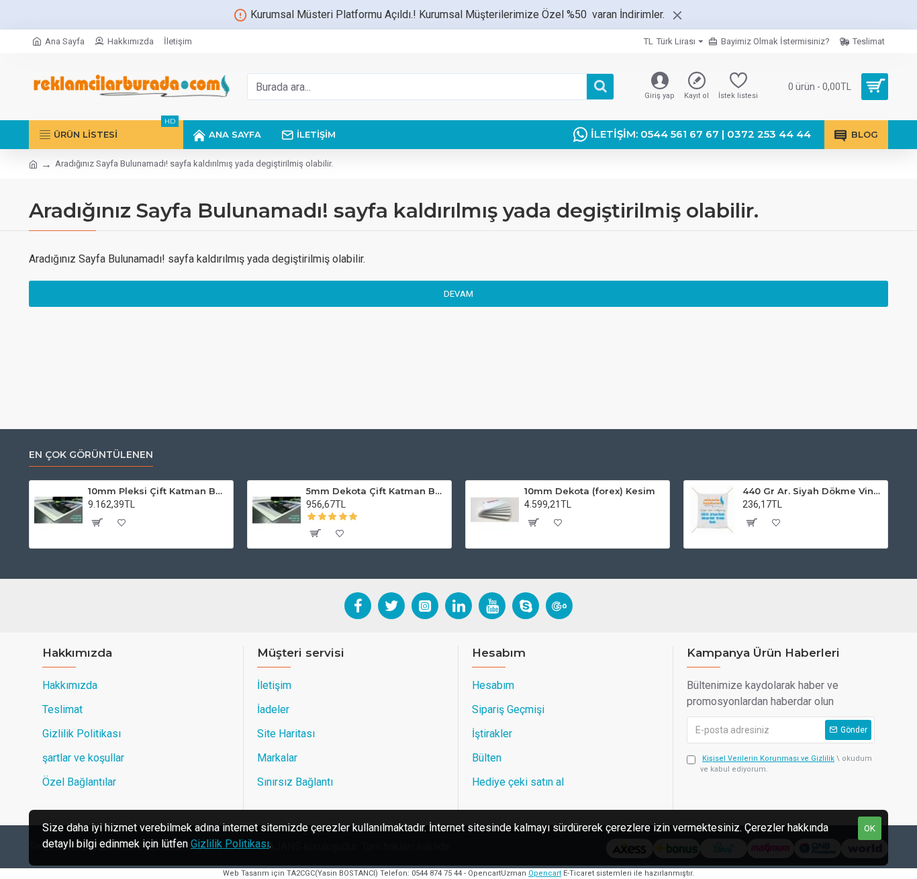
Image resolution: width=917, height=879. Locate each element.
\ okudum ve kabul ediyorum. (786, 764)
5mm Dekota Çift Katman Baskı (376, 490)
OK (869, 828)
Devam (458, 294)
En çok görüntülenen (91, 455)
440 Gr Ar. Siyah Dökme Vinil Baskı (812, 490)
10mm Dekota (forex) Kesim (589, 490)
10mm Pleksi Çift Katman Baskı (158, 490)
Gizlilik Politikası (230, 843)
